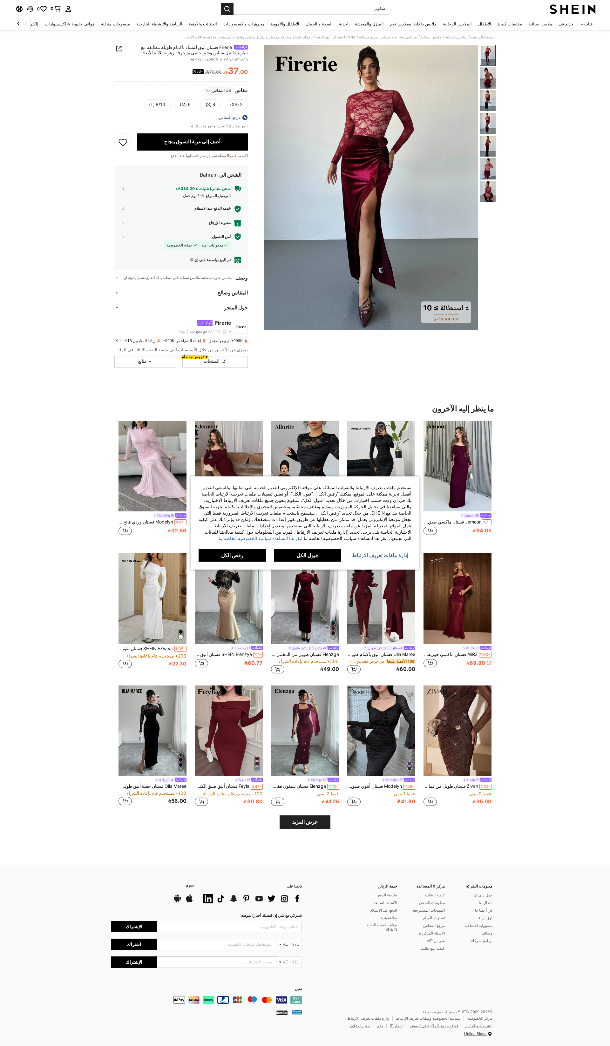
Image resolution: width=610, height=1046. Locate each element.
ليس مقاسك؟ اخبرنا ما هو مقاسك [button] (221, 126)
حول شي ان (482, 895)
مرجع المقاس (434, 925)
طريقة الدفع (387, 895)
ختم (380, 1026)
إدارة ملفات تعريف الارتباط (368, 1018)
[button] (30, 9)
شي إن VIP (436, 941)
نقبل (298, 989)
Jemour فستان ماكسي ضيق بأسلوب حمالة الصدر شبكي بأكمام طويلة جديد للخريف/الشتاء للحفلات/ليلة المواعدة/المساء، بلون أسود (457, 521)
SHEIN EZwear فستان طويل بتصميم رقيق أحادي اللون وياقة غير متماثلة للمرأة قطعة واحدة (152, 648)
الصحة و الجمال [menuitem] (319, 24)
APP (190, 886)
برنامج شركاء (481, 941)
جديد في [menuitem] (566, 24)
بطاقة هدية (388, 918)
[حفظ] (123, 142)
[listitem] (457, 481)
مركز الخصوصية (479, 1018)
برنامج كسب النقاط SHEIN (381, 927)
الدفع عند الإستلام (383, 910)
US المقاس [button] (221, 90)
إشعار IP (396, 1026)
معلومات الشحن (432, 903)
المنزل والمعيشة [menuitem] (369, 24)
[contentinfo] (206, 1000)
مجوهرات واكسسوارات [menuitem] (243, 24)
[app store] (189, 901)
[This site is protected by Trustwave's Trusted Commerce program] (297, 1012)
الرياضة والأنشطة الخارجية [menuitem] (159, 24)
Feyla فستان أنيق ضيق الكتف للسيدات (228, 786)
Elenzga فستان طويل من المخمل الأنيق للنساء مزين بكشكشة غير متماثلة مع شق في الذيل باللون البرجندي (305, 654)
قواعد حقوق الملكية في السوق (434, 1026)
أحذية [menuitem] (344, 24)
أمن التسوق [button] (221, 236)
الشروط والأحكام (478, 1026)
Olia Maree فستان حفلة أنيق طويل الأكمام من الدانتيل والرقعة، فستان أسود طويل (152, 786)
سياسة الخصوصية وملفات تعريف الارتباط (428, 1018)
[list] (251, 898)
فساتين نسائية (405, 37)
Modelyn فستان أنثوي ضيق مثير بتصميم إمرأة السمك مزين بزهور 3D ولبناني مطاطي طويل (380, 786)
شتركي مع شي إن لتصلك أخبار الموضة (271, 915)
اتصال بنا (485, 903)
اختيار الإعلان (360, 1026)
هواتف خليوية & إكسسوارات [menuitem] (70, 24)
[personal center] (68, 9)
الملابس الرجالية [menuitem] (457, 24)
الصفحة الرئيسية (483, 37)
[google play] (177, 901)
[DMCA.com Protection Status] (282, 1012)
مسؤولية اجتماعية (478, 925)
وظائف (486, 933)
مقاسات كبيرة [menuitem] (510, 24)
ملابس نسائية (455, 37)
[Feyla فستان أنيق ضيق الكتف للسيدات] (229, 730)
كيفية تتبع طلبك (432, 948)
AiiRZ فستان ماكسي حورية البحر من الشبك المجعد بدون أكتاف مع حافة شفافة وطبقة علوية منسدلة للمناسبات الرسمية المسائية (457, 654)
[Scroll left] (26, 24)
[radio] (236, 104)
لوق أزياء (485, 918)
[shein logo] (573, 9)
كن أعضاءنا (483, 910)
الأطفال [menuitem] (484, 24)
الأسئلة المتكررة (432, 933)
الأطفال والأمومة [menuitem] (285, 24)
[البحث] (227, 9)
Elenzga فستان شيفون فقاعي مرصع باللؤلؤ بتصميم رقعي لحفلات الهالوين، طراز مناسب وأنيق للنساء (304, 786)
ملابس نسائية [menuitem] (540, 24)
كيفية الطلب (435, 895)
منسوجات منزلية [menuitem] (115, 24)
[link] (56, 8)
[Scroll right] (18, 24)
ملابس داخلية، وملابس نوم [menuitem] (413, 24)
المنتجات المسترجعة (428, 910)
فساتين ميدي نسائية (374, 37)
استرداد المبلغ (434, 918)
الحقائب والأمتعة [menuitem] (203, 24)
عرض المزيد (305, 822)
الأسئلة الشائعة (385, 903)
